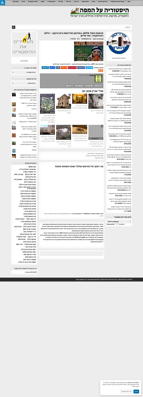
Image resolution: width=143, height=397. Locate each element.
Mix (100, 70)
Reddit (63, 67)
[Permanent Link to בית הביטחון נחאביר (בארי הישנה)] (63, 101)
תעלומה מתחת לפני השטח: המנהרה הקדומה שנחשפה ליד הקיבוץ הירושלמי (119, 120)
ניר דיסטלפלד (29, 232)
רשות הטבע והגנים (28, 249)
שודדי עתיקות (30, 255)
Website (97, 86)
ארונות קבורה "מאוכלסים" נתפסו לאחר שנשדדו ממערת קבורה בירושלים (48, 139)
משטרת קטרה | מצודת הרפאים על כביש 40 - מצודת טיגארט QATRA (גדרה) (27, 116)
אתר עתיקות (30, 182)
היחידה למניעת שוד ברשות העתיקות (27, 188)
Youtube (88, 86)
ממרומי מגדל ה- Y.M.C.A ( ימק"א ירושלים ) (28, 104)
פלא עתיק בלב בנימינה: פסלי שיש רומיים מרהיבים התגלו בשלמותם (120, 98)
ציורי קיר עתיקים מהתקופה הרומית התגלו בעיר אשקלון (28, 156)
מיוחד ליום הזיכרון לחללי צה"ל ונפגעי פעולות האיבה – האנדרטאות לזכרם (96, 144)
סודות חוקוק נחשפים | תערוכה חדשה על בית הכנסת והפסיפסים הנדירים (119, 83)
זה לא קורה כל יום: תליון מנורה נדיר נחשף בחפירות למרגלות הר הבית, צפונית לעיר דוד (119, 165)
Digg (51, 67)
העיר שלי (68, 1)
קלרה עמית (30, 247)
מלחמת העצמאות (28, 222)
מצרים (17, 227)
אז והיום (76, 1)
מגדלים (60, 1)
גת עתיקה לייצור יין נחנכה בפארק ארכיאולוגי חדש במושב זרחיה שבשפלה (119, 208)
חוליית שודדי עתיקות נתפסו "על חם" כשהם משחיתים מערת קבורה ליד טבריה (119, 148)
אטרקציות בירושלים (27, 169)
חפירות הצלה (29, 209)
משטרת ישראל (29, 229)
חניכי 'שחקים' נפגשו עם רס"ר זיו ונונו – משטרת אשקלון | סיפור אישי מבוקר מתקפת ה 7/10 (119, 201)
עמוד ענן (21, 237)
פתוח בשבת (30, 244)
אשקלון (34, 150)
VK (57, 67)
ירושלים (20, 219)
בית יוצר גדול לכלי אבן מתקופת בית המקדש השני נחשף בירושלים (120, 141)
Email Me (69, 86)
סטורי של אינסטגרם (28, 234)
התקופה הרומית (29, 199)
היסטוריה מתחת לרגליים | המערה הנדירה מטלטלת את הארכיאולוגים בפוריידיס (119, 112)
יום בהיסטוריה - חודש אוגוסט (27, 122)
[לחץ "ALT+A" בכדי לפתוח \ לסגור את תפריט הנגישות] (2, 2)
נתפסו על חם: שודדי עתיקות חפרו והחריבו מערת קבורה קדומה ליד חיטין (120, 179)
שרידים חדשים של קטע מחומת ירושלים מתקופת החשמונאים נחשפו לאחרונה (119, 171)
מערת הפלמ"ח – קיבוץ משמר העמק (97, 112)
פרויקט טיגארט (29, 242)
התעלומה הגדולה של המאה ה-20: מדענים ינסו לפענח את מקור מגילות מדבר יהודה (120, 92)
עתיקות (31, 239)
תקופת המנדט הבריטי (27, 262)
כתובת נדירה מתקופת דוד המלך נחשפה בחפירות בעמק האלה (27, 136)
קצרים (93, 1)
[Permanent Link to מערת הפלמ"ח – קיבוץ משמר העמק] (95, 101)
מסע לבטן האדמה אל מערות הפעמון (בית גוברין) (80, 107)
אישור (136, 391)
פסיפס (21, 239)
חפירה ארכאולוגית (28, 201)
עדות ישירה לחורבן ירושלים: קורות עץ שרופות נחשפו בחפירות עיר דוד (120, 75)
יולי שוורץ (31, 219)
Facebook (80, 67)
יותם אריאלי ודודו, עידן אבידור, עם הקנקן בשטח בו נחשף (28, 144)
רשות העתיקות (29, 252)
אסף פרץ (18, 174)
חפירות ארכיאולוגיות (27, 206)
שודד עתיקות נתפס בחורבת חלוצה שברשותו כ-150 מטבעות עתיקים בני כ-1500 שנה (47, 119)
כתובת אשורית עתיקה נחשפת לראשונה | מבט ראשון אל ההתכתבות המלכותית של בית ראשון (119, 188)
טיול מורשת (30, 211)
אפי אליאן (30, 177)
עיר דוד (32, 237)
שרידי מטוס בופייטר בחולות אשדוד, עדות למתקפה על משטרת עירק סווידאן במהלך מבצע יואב (28, 96)
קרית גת (34, 109)
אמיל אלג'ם (30, 174)
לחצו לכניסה (24, 61)
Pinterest (71, 67)
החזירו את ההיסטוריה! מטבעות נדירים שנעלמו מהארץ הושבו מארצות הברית (120, 127)
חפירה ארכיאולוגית (28, 204)
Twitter (88, 67)
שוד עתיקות (30, 257)
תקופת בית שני (29, 260)
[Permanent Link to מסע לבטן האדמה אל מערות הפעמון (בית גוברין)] (79, 99)
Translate (121, 224)
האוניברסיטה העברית (27, 185)
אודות (23, 1)
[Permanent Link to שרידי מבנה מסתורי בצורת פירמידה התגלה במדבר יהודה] (63, 132)
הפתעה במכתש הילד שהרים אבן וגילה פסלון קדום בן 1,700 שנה (119, 135)
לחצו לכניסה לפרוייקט (119, 58)
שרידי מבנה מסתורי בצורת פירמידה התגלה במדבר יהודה (64, 144)
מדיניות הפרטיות (126, 391)
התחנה (42, 1)
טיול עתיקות (30, 216)
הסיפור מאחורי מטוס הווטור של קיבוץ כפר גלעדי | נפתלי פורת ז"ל (119, 106)
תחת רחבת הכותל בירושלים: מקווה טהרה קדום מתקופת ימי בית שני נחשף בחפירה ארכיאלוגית (119, 157)
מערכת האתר (97, 39)
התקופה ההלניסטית (28, 194)
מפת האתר (16, 1)
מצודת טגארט (30, 224)
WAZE (32, 167)
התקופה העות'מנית (28, 196)
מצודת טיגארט (29, 227)
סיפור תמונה (85, 1)
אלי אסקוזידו (29, 172)
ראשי (128, 1)
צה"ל (19, 244)
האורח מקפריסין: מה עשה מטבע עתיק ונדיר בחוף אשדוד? (120, 70)
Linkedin (44, 67)
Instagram (78, 86)
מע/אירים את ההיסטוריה (117, 1)
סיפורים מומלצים (33, 1)
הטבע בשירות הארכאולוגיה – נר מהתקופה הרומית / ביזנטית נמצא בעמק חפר (79, 138)
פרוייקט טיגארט (102, 1)
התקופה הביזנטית (28, 191)
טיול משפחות (29, 214)
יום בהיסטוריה (51, 1)
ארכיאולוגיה (30, 180)
